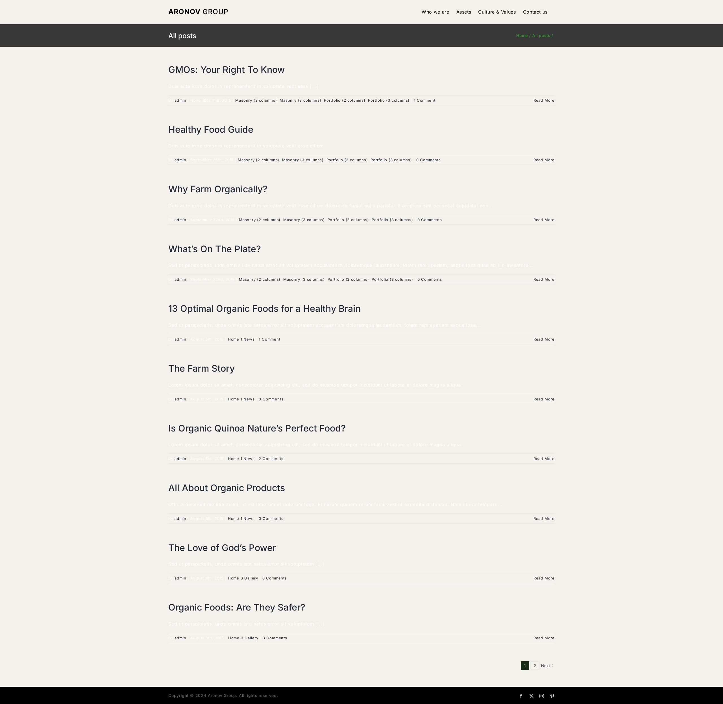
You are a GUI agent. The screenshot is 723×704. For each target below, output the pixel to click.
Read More (544, 100)
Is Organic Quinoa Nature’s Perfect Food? (257, 428)
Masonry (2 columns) (256, 100)
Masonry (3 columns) (300, 100)
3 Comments (275, 638)
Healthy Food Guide (210, 129)
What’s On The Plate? (214, 248)
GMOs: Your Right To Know (226, 69)
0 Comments (428, 160)
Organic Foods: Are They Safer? (236, 607)
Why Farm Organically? (217, 189)
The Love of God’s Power (222, 547)
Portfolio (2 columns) (344, 100)
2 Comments (271, 458)
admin (180, 100)
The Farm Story (201, 368)
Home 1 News (241, 339)
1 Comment (424, 100)
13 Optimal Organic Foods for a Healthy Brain (264, 308)
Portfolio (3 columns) (389, 100)
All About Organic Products (226, 487)
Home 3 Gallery (243, 578)
